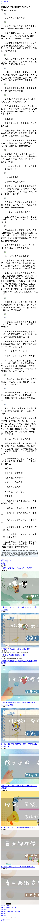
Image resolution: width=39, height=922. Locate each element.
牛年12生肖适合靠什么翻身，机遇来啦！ (16, 649)
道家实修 (7, 907)
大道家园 (4, 911)
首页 (2, 907)
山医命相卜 (10, 911)
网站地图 (2, 920)
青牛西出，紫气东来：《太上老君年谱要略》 (18, 867)
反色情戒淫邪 (19, 911)
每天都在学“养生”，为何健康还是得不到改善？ (19, 827)
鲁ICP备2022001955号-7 (5, 919)
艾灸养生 (4, 915)
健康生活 (13, 907)
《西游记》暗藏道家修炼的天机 (13, 655)
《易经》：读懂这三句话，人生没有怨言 (16, 568)
